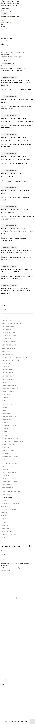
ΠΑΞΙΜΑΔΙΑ (6, 447)
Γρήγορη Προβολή (8, 74)
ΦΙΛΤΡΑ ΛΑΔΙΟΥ (7, 497)
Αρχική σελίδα (5, 52)
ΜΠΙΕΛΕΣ (5, 435)
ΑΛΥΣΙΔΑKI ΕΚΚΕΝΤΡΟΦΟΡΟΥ (11, 323)
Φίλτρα (5, 60)
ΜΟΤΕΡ (4, 432)
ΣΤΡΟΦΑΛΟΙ (6, 475)
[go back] (3, 45)
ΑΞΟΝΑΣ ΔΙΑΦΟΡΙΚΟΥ (9, 335)
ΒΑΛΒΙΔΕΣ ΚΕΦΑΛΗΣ (9, 354)
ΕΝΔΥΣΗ (4, 516)
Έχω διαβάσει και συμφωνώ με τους (15, 564)
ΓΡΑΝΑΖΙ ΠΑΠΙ (6, 363)
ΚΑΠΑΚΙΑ (5, 401)
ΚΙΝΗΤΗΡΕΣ (6, 413)
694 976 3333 (5, 669)
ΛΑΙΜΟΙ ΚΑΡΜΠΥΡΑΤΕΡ (9, 426)
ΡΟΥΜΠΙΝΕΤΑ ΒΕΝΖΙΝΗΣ (10, 466)
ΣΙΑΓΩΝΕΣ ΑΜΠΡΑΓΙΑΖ (9, 472)
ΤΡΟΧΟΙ (3, 537)
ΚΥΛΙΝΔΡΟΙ (5, 422)
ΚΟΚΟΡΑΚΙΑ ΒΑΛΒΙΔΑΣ (9, 416)
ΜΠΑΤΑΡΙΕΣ (5, 623)
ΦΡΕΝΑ (3, 635)
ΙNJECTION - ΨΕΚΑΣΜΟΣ (10, 388)
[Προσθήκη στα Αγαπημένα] (12, 74)
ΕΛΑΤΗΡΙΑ (5, 382)
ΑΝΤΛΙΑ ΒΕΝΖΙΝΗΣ (8, 326)
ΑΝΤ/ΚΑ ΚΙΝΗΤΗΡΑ (7, 320)
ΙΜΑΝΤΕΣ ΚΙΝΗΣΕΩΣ (8, 391)
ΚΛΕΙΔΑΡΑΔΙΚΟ (6, 638)
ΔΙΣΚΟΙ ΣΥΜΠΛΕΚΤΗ (8, 376)
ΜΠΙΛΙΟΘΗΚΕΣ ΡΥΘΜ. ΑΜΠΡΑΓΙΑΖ (13, 441)
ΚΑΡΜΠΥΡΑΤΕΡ (7, 404)
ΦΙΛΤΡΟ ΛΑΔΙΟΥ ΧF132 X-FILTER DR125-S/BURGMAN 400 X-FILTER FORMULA (15, 82)
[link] (17, 680)
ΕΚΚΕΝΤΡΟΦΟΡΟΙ (8, 379)
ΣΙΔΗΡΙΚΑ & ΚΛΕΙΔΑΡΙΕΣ (8, 534)
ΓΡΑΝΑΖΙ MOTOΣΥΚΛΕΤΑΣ (10, 360)
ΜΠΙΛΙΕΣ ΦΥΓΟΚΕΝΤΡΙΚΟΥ (10, 438)
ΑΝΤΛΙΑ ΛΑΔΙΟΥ (7, 329)
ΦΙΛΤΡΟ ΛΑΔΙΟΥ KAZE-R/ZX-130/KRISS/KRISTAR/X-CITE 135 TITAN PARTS (17, 231)
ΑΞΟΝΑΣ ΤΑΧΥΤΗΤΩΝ (9, 348)
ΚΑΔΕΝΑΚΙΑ (6, 394)
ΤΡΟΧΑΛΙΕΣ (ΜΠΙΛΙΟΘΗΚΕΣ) (11, 491)
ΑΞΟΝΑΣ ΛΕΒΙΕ (7, 338)
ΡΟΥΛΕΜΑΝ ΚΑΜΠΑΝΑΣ (10, 463)
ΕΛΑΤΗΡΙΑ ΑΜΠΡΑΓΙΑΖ (9, 385)
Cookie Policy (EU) (6, 658)
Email (3, 551)
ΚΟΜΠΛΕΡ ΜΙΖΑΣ (7, 419)
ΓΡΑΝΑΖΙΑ (5, 366)
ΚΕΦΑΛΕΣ (5, 410)
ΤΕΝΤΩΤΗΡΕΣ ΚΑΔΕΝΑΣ (10, 481)
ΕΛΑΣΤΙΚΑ (4, 513)
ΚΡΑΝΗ (3, 522)
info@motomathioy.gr (8, 672)
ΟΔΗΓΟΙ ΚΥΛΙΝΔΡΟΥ (8, 444)
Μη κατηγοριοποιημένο (7, 528)
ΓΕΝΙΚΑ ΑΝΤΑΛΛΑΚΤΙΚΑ (8, 509)
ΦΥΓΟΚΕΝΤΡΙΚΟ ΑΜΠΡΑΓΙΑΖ (11, 503)
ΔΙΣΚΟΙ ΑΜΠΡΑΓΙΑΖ (8, 373)
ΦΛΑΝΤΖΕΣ (6, 500)
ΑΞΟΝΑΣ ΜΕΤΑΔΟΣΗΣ (9, 345)
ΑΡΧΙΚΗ (3, 646)
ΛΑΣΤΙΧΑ (5, 429)
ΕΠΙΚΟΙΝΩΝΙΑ (5, 655)
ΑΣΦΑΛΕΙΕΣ (6, 351)
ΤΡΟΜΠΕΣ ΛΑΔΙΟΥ (8, 488)
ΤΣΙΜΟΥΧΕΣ (6, 494)
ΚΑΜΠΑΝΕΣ (6, 398)
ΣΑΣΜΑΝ (5, 469)
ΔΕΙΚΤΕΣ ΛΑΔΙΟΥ (7, 370)
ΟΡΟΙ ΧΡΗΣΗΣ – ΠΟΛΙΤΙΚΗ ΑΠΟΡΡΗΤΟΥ (13, 649)
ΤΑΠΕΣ (4, 478)
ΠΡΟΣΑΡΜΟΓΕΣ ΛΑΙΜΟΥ (10, 457)
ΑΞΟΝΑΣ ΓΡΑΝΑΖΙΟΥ (8, 332)
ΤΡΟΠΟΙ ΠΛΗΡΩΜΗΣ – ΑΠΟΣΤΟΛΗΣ (12, 652)
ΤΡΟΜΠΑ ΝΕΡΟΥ (7, 485)
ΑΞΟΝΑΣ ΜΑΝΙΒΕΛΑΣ (9, 342)
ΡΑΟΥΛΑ (5, 460)
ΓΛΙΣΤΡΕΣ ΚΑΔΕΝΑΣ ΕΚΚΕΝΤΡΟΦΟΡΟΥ (14, 357)
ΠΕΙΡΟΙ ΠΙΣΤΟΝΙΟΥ (8, 450)
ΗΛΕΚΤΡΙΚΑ (5, 519)
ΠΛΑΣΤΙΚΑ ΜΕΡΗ (6, 531)
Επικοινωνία (17, 592)
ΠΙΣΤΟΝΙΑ (5, 453)
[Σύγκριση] (3, 74)
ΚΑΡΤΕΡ (5, 407)
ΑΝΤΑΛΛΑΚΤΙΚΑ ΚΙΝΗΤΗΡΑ (9, 605)
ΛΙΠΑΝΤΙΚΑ (4, 525)
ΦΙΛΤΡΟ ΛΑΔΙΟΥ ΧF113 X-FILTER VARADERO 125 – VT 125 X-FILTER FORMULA (16, 290)
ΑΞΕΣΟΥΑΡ (4, 506)
